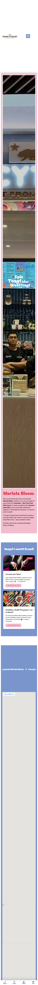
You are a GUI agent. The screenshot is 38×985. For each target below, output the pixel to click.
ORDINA (24, 983)
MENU (33, 983)
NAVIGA (14, 983)
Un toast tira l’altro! (13, 574)
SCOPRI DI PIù (14, 585)
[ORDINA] (24, 982)
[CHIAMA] (5, 982)
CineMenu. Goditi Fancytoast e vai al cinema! (19, 610)
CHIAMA (4, 983)
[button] (28, 36)
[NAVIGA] (14, 982)
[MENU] (33, 982)
